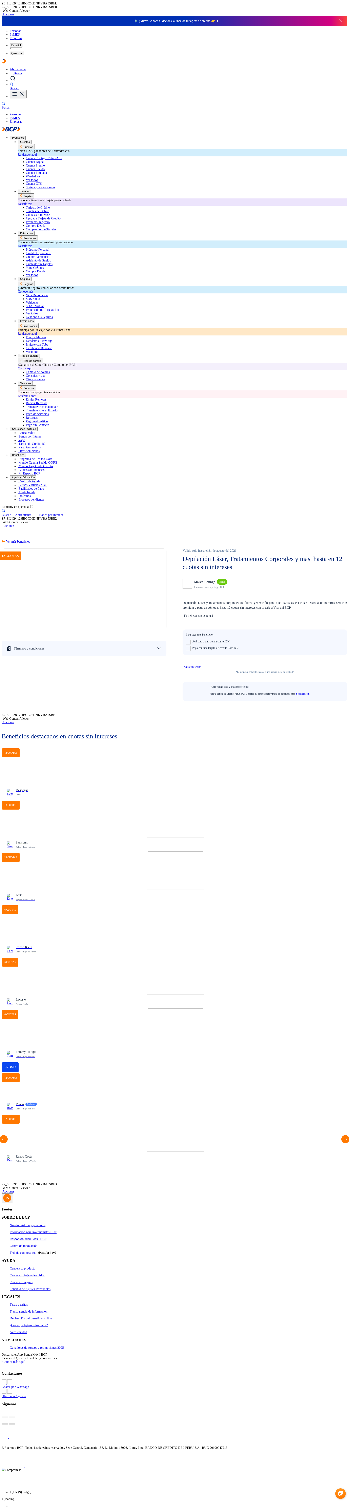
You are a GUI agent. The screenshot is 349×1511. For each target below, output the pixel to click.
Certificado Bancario (39, 348)
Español (16, 45)
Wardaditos (33, 176)
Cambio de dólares (38, 372)
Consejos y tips (35, 375)
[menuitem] (178, 1506)
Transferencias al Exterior (42, 410)
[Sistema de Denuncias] (13, 1466)
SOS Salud (33, 299)
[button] (8, 14)
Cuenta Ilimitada (36, 172)
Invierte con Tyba (37, 344)
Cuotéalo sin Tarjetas (39, 264)
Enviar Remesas (36, 399)
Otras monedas (35, 379)
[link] (175, 773)
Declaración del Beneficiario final (31, 1318)
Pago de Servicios (37, 414)
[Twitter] (174, 1421)
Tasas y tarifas (19, 1304)
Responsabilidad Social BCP (28, 1239)
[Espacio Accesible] (9, 1485)
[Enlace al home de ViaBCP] (4, 62)
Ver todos (32, 180)
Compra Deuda (35, 225)
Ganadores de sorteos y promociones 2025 (37, 1347)
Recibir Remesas (36, 403)
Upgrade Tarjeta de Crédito (43, 218)
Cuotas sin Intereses (38, 214)
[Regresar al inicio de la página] (7, 1198)
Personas (15, 31)
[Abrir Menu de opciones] (18, 94)
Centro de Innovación (23, 1245)
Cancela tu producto (22, 1268)
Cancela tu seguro (21, 1282)
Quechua (16, 53)
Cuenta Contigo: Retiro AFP (44, 158)
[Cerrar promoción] (340, 21)
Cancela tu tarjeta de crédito (27, 1275)
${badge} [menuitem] (21, 1492)
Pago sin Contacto (37, 425)
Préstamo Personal (37, 249)
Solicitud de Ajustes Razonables (30, 1289)
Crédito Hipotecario (38, 253)
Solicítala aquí (302, 693)
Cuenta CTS (34, 183)
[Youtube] (174, 1428)
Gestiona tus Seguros (39, 317)
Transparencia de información (28, 1311)
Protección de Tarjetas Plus (43, 309)
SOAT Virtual (35, 306)
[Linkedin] (174, 1435)
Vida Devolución (37, 295)
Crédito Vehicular (37, 256)
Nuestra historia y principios (27, 1225)
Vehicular (32, 302)
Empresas (16, 38)
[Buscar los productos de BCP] (13, 80)
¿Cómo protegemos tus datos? (29, 1325)
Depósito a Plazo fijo (39, 341)
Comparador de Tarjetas (41, 229)
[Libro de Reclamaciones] (37, 1466)
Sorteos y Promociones (40, 187)
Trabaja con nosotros (23, 1252)
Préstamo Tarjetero (38, 222)
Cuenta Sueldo (35, 169)
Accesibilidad (18, 1332)
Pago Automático (37, 421)
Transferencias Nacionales (42, 406)
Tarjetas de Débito (37, 211)
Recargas (32, 417)
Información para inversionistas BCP (33, 1232)
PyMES (15, 34)
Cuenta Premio (35, 165)
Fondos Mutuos (36, 337)
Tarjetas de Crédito (38, 207)
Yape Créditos (35, 267)
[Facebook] (174, 1413)
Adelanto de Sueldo (38, 260)
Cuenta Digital (35, 161)
